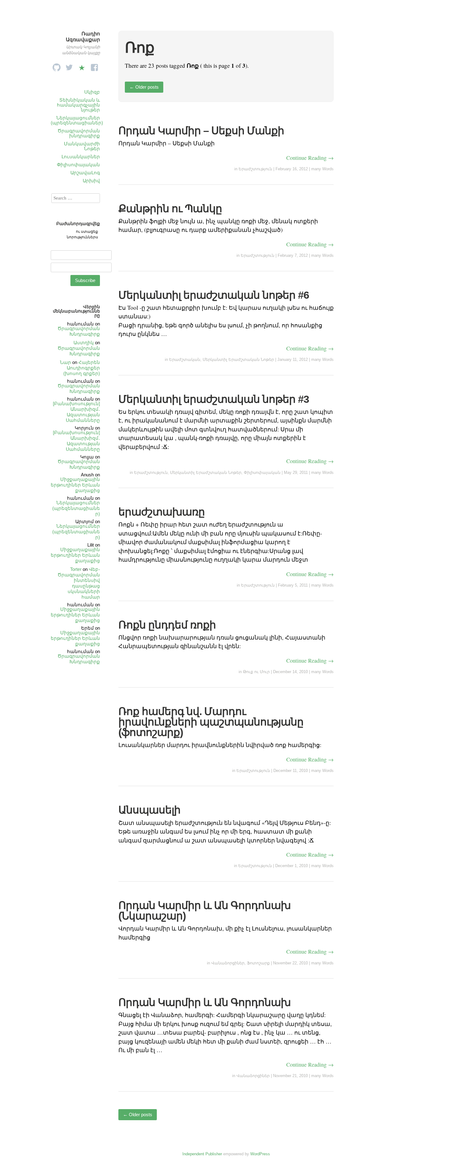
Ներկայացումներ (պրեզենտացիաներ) (77, 120)
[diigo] (81, 66)
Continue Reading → (310, 157)
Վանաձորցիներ (227, 963)
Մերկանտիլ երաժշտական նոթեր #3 (213, 399)
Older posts (144, 87)
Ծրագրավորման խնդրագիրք (78, 133)
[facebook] (94, 66)
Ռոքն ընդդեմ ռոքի (167, 625)
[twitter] (69, 66)
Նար (65, 362)
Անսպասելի (149, 810)
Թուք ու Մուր (256, 671)
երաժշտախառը (161, 512)
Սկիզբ (92, 92)
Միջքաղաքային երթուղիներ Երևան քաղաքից (75, 485)
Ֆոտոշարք (258, 963)
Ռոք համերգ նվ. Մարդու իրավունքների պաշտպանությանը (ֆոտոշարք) (210, 721)
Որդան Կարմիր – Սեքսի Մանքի (201, 130)
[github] (56, 66)
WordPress (260, 1154)
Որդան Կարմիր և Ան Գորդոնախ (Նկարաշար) (204, 910)
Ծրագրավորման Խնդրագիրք (78, 331)
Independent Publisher (202, 1154)
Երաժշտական (184, 359)
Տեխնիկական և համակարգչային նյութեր (78, 104)
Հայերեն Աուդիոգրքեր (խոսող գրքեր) (81, 368)
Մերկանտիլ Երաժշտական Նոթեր (238, 359)
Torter (75, 569)
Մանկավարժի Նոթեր (82, 146)
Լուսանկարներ (80, 156)
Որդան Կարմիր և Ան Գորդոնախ (204, 1002)
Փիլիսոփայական (78, 164)
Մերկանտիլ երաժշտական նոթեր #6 (213, 295)
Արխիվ (91, 180)
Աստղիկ (83, 342)
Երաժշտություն (255, 169)
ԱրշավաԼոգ (85, 172)
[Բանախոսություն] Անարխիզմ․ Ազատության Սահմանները (76, 412)
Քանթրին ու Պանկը (170, 208)
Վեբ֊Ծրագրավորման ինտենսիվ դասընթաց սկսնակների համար (78, 583)
